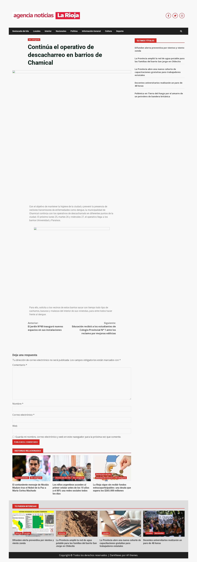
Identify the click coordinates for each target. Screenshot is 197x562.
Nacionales (61, 31)
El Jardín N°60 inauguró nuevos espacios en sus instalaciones (45, 326)
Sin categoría (34, 40)
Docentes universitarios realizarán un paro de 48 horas (164, 524)
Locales (36, 31)
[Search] (181, 31)
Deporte (120, 31)
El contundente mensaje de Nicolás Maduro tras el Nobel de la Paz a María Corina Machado (31, 468)
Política (74, 31)
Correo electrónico (23, 414)
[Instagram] (182, 15)
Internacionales (21, 478)
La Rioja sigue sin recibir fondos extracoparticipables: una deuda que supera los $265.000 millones (112, 468)
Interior (48, 31)
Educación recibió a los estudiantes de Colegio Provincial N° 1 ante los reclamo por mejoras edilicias (94, 328)
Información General (91, 31)
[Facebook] (168, 15)
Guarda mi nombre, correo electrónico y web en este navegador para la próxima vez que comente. (68, 436)
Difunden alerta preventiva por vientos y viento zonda (33, 524)
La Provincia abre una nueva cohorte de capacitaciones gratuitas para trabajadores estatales (158, 72)
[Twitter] (175, 15)
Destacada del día (20, 31)
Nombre (17, 403)
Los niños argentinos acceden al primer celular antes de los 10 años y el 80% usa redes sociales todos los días (72, 468)
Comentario (19, 365)
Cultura (108, 31)
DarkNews (115, 555)
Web (14, 425)
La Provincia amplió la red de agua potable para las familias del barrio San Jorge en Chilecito (76, 524)
